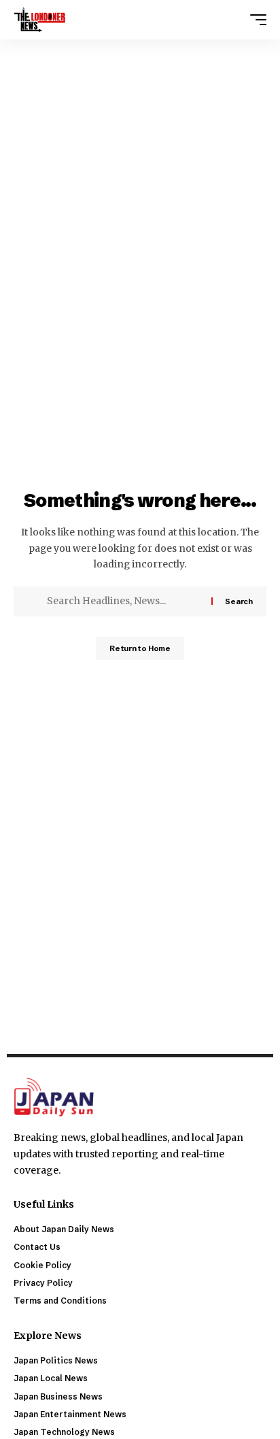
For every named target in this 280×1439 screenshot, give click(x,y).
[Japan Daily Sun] (40, 20)
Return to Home (140, 648)
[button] (254, 19)
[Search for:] (124, 601)
